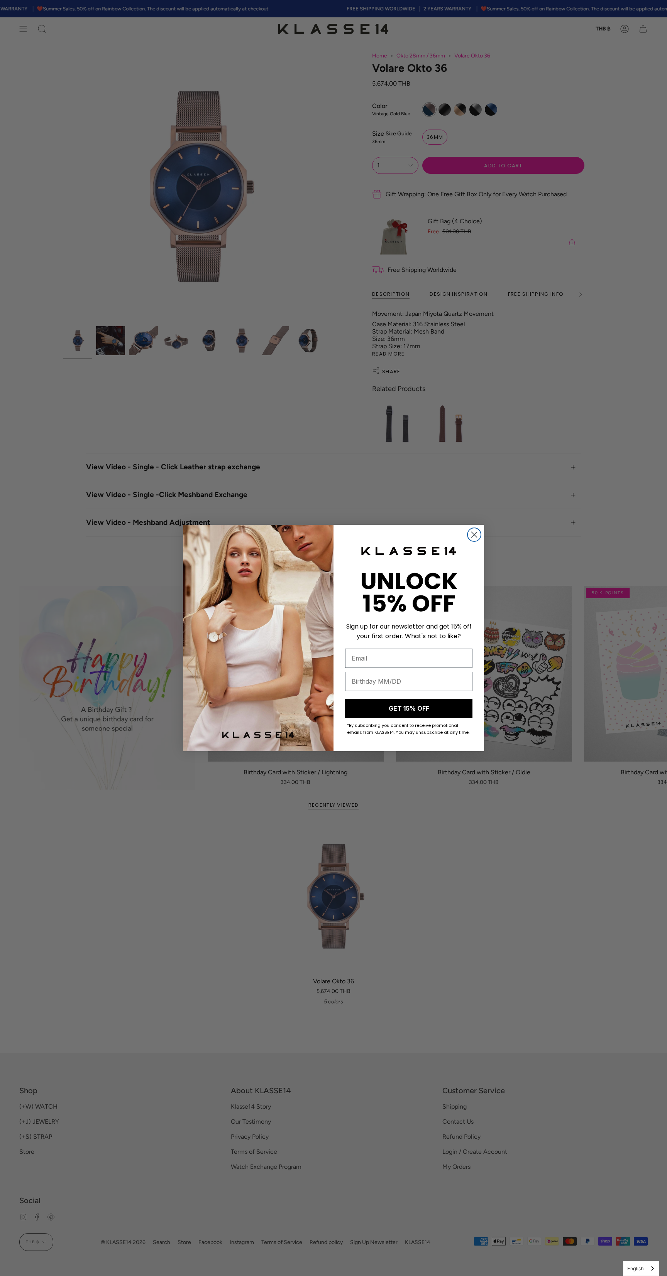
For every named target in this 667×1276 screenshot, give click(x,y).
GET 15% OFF (409, 708)
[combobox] (641, 1268)
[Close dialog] (474, 534)
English (635, 1268)
